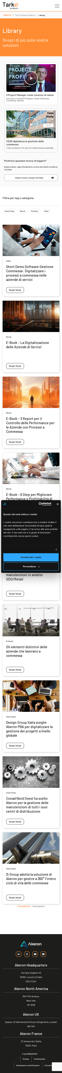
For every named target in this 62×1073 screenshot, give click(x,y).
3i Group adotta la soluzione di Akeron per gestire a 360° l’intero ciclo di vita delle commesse (31, 878)
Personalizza (29, 566)
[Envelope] (43, 954)
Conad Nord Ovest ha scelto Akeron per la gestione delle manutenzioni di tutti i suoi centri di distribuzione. (27, 804)
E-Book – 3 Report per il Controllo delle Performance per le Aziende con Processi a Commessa (30, 425)
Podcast (34, 211)
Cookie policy (39, 1059)
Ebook (22, 211)
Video (46, 211)
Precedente (23, 906)
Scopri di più (15, 290)
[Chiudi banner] (58, 504)
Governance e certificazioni (27, 1065)
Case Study (9, 211)
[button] (31, 78)
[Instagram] (27, 954)
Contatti (48, 1065)
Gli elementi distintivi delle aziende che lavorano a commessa (26, 651)
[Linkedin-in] (18, 954)
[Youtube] (35, 954)
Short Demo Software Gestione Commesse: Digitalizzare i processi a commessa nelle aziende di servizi (29, 273)
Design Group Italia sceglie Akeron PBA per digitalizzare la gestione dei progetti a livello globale (29, 728)
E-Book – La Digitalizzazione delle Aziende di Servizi (27, 344)
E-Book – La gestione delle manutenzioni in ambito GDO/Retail (26, 574)
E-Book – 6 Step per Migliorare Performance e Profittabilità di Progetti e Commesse (29, 498)
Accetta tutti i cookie (31, 557)
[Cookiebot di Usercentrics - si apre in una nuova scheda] (39, 504)
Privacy (26, 1059)
